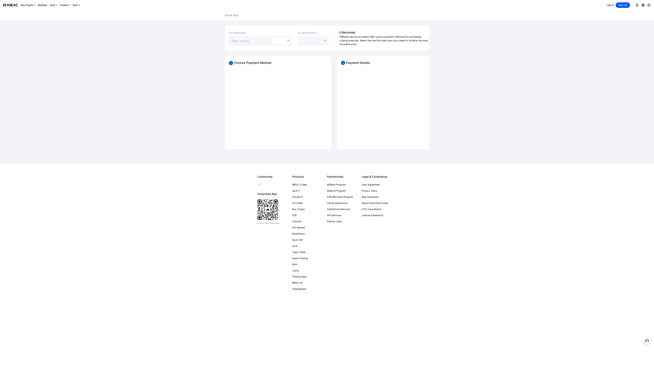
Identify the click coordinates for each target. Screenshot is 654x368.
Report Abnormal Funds (375, 203)
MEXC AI (297, 282)
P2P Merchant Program (340, 196)
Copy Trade (298, 252)
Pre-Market (298, 227)
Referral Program (336, 190)
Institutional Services (338, 209)
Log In (610, 5)
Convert (296, 221)
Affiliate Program (336, 184)
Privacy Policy (369, 190)
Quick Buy (231, 15)
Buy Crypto (298, 209)
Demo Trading (300, 258)
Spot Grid (297, 239)
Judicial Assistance (372, 215)
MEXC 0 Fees (299, 184)
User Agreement (371, 184)
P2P (294, 215)
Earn (294, 264)
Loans (295, 270)
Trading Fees (299, 276)
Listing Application (337, 203)
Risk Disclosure (370, 196)
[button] (647, 340)
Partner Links (334, 221)
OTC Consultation (371, 209)
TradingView (299, 288)
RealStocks (298, 233)
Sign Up (622, 5)
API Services (334, 215)
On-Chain (297, 203)
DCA (294, 245)
